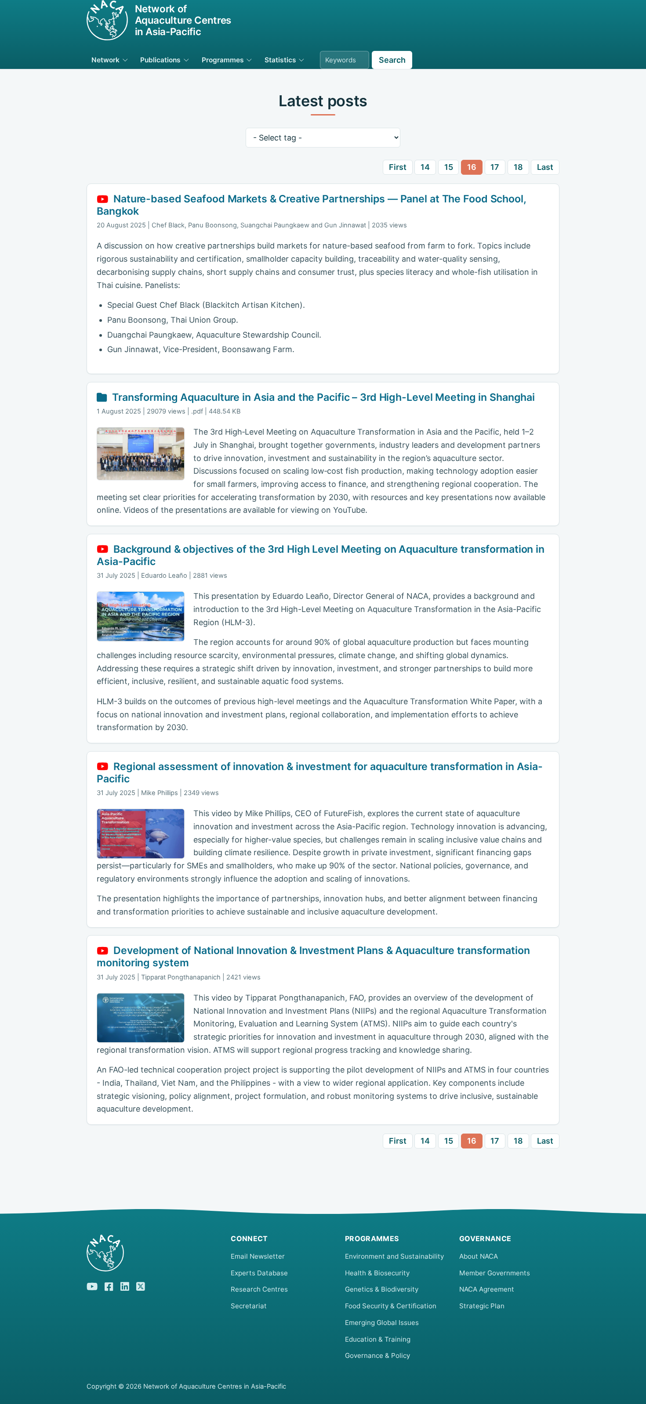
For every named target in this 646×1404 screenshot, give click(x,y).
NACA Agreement (486, 1289)
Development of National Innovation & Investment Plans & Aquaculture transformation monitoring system (313, 956)
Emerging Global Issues (382, 1322)
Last (545, 167)
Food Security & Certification (390, 1306)
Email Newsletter (258, 1256)
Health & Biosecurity (377, 1273)
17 (494, 167)
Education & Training (377, 1339)
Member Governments (494, 1273)
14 (425, 167)
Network (105, 60)
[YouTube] (92, 1285)
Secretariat (249, 1306)
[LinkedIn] (124, 1285)
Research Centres (259, 1289)
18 (518, 167)
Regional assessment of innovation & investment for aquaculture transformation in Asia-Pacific (320, 772)
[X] (140, 1285)
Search (392, 60)
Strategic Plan (481, 1306)
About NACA (478, 1256)
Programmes (223, 60)
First (397, 167)
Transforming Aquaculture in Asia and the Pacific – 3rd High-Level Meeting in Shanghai (323, 397)
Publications (160, 60)
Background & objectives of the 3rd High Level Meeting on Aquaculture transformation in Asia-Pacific (320, 555)
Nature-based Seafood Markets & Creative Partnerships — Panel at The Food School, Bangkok (311, 205)
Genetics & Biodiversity (381, 1289)
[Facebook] (109, 1285)
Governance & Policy (377, 1355)
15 (448, 167)
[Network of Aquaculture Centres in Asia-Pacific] (152, 1253)
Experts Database (259, 1273)
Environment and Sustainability (394, 1256)
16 (471, 167)
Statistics (280, 60)
